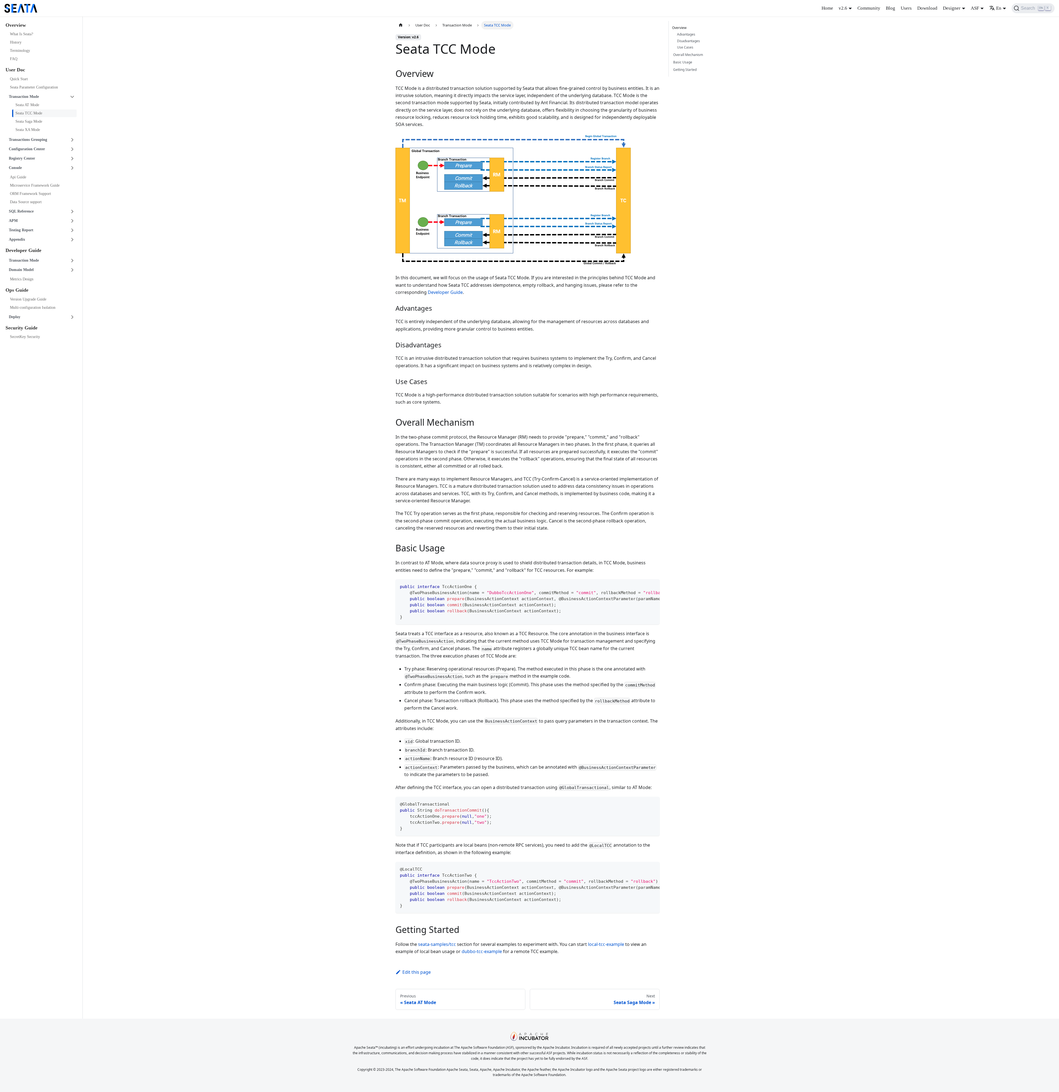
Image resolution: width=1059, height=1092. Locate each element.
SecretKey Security (25, 337)
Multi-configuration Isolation (32, 307)
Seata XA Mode (27, 130)
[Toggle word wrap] (643, 586)
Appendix (17, 239)
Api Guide (18, 177)
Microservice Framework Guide (35, 185)
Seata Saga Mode (28, 121)
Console (15, 168)
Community (868, 8)
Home (827, 8)
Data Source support (26, 202)
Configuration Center (27, 149)
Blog (890, 8)
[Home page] (400, 25)
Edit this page (416, 972)
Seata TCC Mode (28, 113)
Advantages (686, 34)
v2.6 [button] (843, 8)
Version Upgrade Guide (28, 299)
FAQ (13, 59)
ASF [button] (975, 8)
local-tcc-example (606, 944)
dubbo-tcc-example (482, 951)
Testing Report (21, 230)
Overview (679, 27)
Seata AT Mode (27, 105)
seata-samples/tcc (437, 944)
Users (906, 8)
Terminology (20, 51)
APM (13, 221)
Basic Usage (682, 62)
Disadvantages (688, 41)
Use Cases (685, 47)
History (16, 43)
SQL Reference (21, 211)
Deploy (14, 317)
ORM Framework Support (30, 194)
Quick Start (19, 79)
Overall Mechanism (688, 54)
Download (927, 8)
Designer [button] (952, 8)
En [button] (998, 8)
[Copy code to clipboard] (652, 586)
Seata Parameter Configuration (34, 87)
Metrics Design (21, 279)
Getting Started (685, 69)
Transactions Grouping (28, 140)
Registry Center (22, 158)
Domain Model (21, 270)
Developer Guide (445, 292)
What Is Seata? (21, 34)
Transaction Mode (24, 97)
